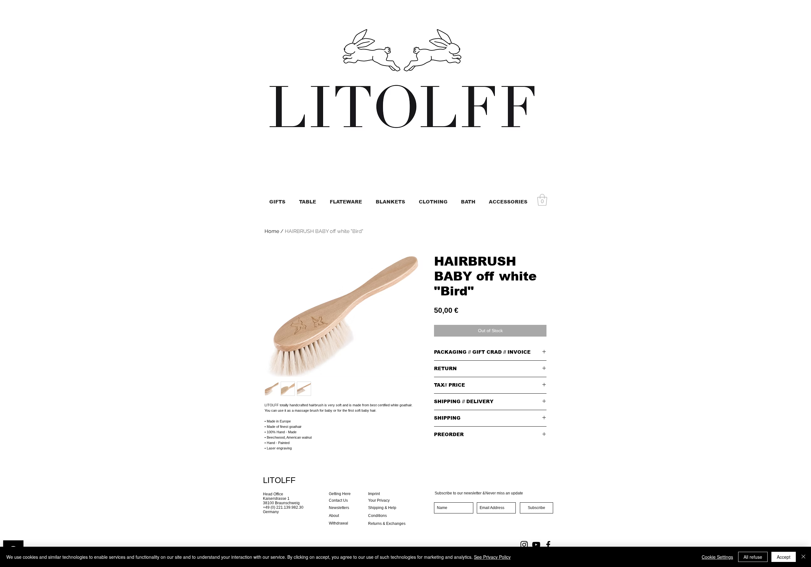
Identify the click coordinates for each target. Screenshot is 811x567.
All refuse (753, 557)
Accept (783, 557)
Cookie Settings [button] (717, 557)
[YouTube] (536, 545)
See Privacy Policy (492, 557)
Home (272, 231)
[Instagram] (524, 545)
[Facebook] (548, 545)
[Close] (803, 557)
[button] (542, 200)
